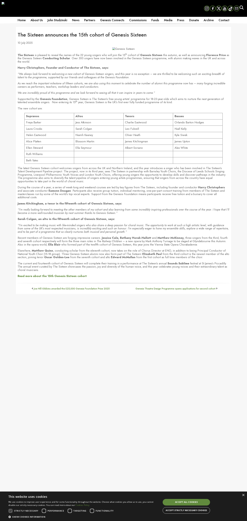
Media (168, 20)
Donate (194, 20)
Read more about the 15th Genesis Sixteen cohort (52, 276)
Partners (89, 20)
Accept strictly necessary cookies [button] (186, 510)
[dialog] (123, 506)
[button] (82, 516)
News (75, 20)
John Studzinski (57, 20)
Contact (224, 20)
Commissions (138, 20)
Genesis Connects (112, 20)
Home (22, 20)
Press (180, 20)
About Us (37, 20)
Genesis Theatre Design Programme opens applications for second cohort (175, 288)
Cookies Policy (82, 505)
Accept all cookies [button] (186, 502)
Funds (155, 20)
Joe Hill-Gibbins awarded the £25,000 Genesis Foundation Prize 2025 (72, 288)
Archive (209, 20)
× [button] (243, 495)
